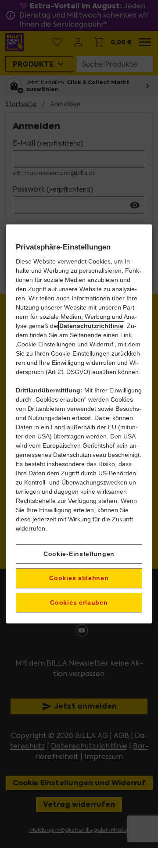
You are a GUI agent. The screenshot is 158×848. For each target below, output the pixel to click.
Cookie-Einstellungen (79, 553)
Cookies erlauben (79, 602)
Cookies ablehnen (78, 577)
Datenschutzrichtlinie (91, 325)
